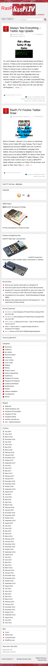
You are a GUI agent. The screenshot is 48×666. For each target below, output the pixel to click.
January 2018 (9, 455)
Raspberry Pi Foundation (13, 411)
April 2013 (8, 596)
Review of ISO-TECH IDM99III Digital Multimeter (25, 331)
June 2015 (8, 528)
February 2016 (9, 507)
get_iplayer (8, 352)
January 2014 (9, 573)
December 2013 (10, 575)
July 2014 (8, 557)
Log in (7, 632)
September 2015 (10, 520)
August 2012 (9, 617)
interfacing (8, 357)
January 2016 (9, 510)
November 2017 (10, 458)
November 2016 (10, 484)
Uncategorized (9, 394)
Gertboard (8, 349)
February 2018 (9, 452)
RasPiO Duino (9, 386)
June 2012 (8, 623)
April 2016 (8, 502)
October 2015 (9, 518)
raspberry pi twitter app (38, 101)
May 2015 (8, 531)
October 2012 (9, 612)
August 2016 (9, 492)
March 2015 (8, 536)
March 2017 (8, 473)
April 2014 (8, 565)
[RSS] (19, 196)
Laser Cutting (9, 360)
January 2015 (9, 541)
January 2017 (9, 479)
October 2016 (9, 486)
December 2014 (10, 544)
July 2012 (8, 620)
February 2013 (9, 602)
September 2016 (10, 489)
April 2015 (8, 533)
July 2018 (8, 442)
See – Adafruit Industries (13, 422)
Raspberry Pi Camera (12, 378)
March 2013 (8, 599)
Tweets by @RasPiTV (9, 338)
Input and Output (17, 116)
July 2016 (8, 494)
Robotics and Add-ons (12, 419)
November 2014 (10, 547)
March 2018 (8, 450)
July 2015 (8, 526)
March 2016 (8, 505)
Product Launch (10, 370)
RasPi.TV (11, 8)
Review (7, 389)
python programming (11, 373)
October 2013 (9, 581)
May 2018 (8, 447)
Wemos (7, 397)
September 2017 (10, 463)
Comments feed (10, 637)
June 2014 (8, 560)
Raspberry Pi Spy (10, 414)
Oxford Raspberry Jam (12, 409)
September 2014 (10, 552)
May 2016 (8, 499)
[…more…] (17, 87)
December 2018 (10, 439)
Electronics (16, 34)
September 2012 (10, 615)
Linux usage (9, 362)
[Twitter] (24, 196)
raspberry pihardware (12, 383)
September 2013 (10, 583)
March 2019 (8, 437)
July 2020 (8, 431)
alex (13, 95)
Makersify (8, 406)
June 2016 (8, 497)
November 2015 (10, 515)
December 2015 (10, 513)
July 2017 (8, 465)
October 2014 (9, 549)
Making (7, 368)
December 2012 (10, 607)
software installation (11, 391)
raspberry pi (21, 36)
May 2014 (8, 562)
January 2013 (9, 604)
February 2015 (9, 539)
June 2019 (8, 434)
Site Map (19, 659)
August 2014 (9, 554)
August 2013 (9, 586)
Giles (6, 326)
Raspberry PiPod (10, 417)
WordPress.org (10, 640)
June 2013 (8, 591)
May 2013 (8, 594)
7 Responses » (39, 34)
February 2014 (9, 570)
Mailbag (7, 365)
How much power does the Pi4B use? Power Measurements (24, 287)
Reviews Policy (27, 659)
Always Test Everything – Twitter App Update (25, 29)
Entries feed (9, 635)
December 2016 (10, 481)
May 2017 (8, 471)
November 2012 (10, 609)
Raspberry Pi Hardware (12, 381)
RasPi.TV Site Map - (12, 184)
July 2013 (8, 588)
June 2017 (8, 468)
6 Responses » (39, 116)
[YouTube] (28, 196)
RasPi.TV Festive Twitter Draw (25, 111)
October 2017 (9, 460)
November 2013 (10, 578)
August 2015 (9, 523)
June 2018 (8, 444)
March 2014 (8, 568)
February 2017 (9, 476)
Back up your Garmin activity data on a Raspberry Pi (21, 285)
